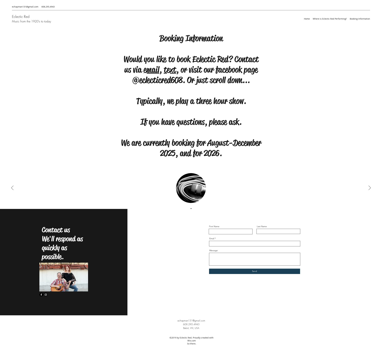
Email (211, 238)
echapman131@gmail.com (25, 6)
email (151, 69)
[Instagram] (46, 295)
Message (213, 250)
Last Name (262, 226)
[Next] (370, 188)
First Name (214, 226)
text (170, 69)
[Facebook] (41, 295)
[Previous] (12, 188)
